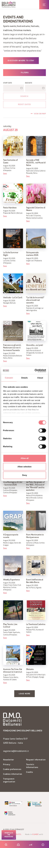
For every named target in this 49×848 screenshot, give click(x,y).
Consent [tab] (9, 378)
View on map (40, 114)
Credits (29, 772)
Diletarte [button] (30, 669)
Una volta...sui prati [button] (34, 345)
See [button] (5, 174)
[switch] (42, 430)
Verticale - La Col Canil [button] (12, 298)
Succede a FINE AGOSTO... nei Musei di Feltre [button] (36, 162)
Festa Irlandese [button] (9, 208)
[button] (8, 5)
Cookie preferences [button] (12, 769)
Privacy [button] (6, 765)
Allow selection (24, 467)
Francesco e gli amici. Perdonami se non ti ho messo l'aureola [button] (12, 347)
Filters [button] (25, 73)
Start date (7, 83)
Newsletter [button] (8, 760)
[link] (9, 835)
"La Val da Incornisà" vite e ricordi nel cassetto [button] (35, 300)
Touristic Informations (32, 766)
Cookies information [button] (12, 774)
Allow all (24, 458)
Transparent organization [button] (9, 780)
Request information (36, 760)
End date (28, 83)
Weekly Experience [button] (11, 580)
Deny (24, 475)
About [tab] (40, 378)
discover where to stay (21, 61)
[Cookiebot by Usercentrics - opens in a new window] (35, 370)
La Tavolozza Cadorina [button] (35, 624)
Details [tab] (24, 378)
